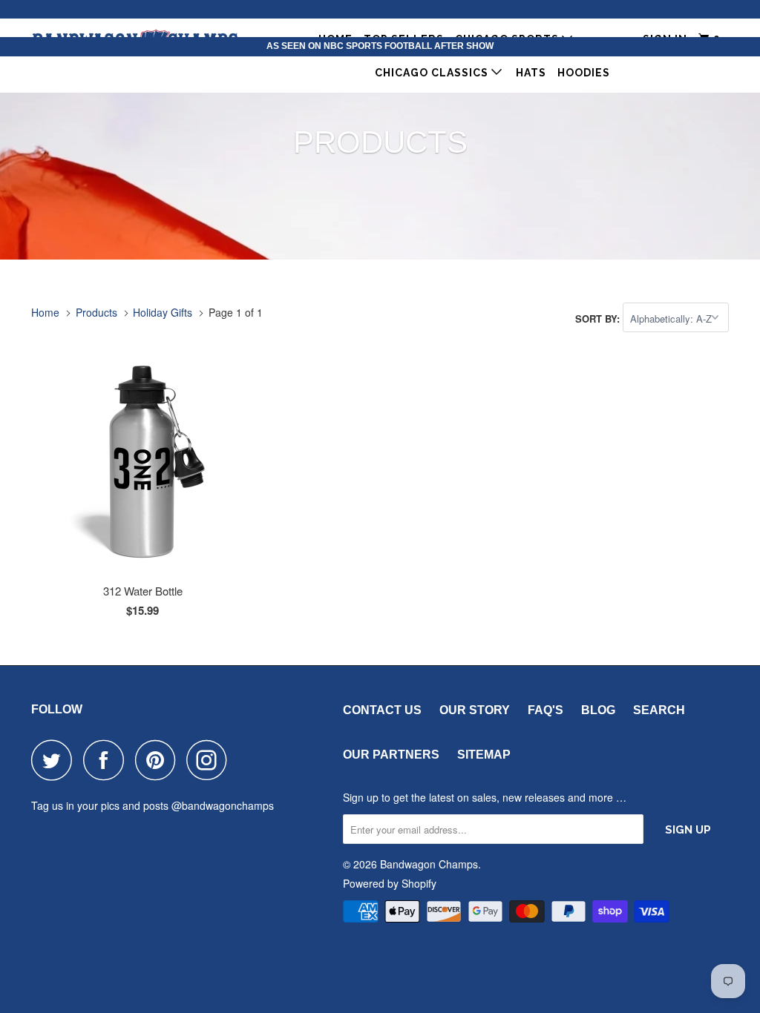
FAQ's (545, 710)
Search (659, 710)
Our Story (474, 710)
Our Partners (391, 754)
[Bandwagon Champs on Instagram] (210, 759)
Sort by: (599, 318)
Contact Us (382, 710)
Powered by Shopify (389, 883)
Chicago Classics (433, 73)
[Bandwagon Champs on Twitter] (55, 759)
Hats (531, 73)
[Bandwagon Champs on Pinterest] (159, 759)
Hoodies (583, 73)
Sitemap (484, 754)
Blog (598, 710)
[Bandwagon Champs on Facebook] (107, 759)
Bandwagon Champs (429, 864)
